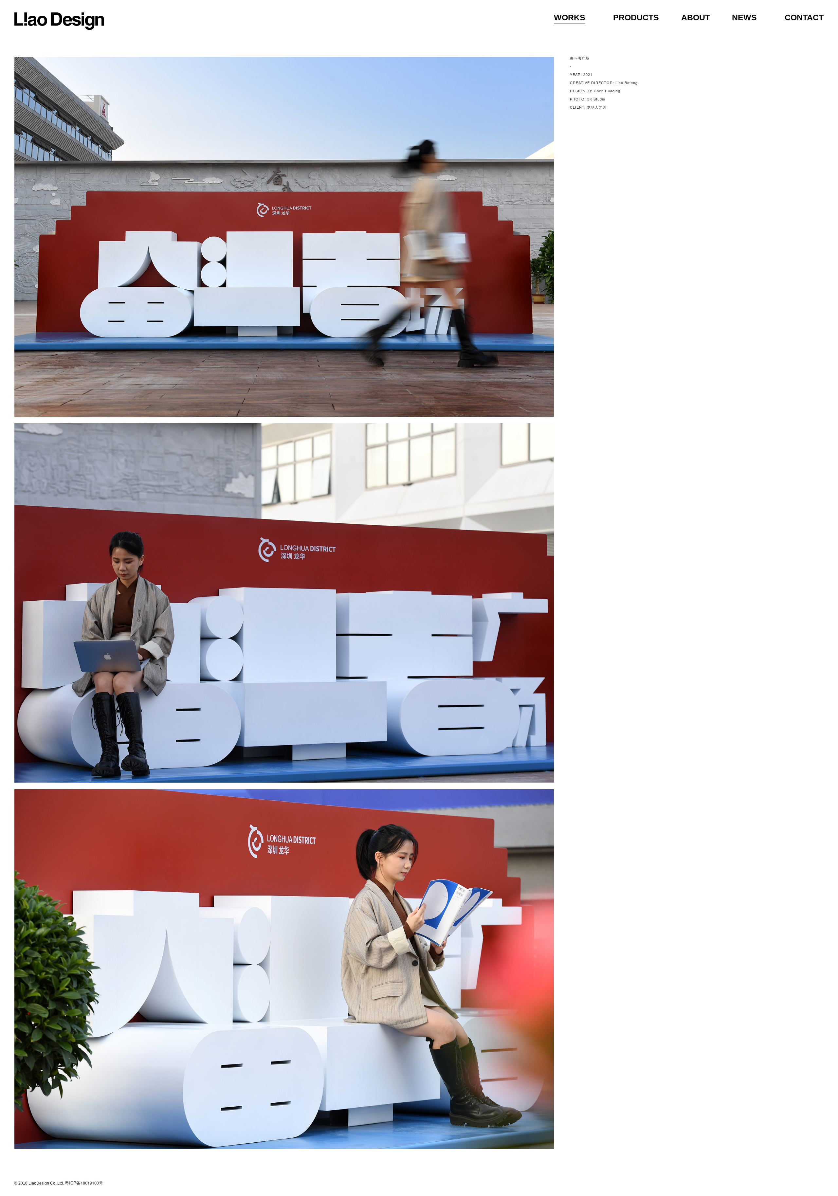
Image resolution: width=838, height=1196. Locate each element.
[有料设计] (59, 21)
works (569, 17)
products (636, 17)
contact (804, 17)
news (744, 17)
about (695, 17)
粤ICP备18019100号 (84, 1183)
